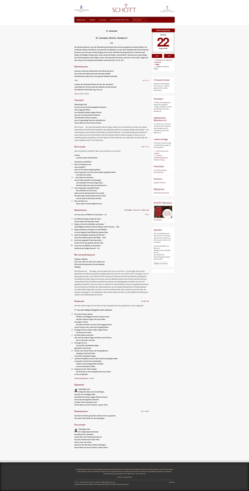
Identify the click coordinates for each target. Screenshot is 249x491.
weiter (169, 56)
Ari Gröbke (113, 484)
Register (92, 19)
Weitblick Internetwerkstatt (96, 484)
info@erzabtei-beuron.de (108, 482)
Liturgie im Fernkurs (159, 183)
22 (163, 41)
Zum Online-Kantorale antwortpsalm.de (160, 171)
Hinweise (102, 19)
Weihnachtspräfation (81, 378)
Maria (157, 64)
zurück (157, 56)
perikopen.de (157, 111)
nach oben (172, 482)
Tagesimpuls (80, 19)
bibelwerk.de (157, 133)
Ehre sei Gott (78, 93)
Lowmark (126, 484)
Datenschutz (128, 477)
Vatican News (158, 90)
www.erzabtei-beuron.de (119, 19)
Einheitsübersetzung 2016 (161, 193)
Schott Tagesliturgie (163, 30)
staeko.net (142, 474)
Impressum (120, 477)
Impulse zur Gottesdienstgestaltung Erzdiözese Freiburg (160, 157)
